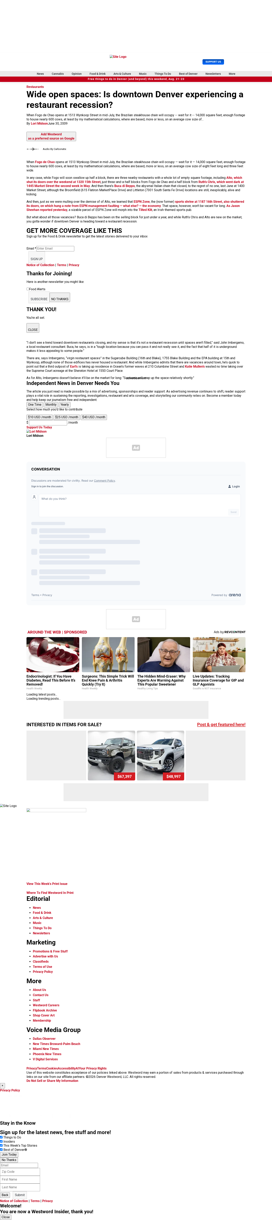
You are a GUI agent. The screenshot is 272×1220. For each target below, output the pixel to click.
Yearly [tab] (65, 404)
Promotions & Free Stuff (50, 951)
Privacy (74, 265)
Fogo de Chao (45, 162)
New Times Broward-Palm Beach (56, 1044)
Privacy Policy (43, 972)
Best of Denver (188, 73)
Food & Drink (98, 73)
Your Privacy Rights (93, 1068)
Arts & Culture (122, 73)
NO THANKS (59, 299)
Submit (20, 1195)
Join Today (9, 1154)
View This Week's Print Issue (47, 884)
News (40, 73)
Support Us (213, 61)
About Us (39, 990)
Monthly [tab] (51, 404)
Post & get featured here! (221, 724)
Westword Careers (46, 1005)
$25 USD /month (66, 417)
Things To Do (163, 73)
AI (77, 1068)
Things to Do (12, 1137)
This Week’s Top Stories (20, 1145)
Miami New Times (46, 1049)
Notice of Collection (40, 265)
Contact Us (40, 995)
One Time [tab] (34, 404)
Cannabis (58, 73)
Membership (42, 1020)
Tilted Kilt (145, 210)
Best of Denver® (15, 1150)
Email (31, 248)
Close (6, 1217)
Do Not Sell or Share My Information (52, 1081)
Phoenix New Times (47, 1054)
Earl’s (74, 366)
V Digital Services (45, 1059)
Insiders (9, 1141)
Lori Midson (39, 123)
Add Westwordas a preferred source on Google (51, 136)
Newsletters (213, 73)
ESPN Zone (142, 202)
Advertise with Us (45, 956)
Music (143, 73)
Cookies (52, 1068)
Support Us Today (39, 427)
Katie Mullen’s (195, 366)
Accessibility (67, 1068)
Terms (61, 265)
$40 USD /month (93, 417)
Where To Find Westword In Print (49, 893)
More (232, 73)
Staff (36, 1000)
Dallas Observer (44, 1039)
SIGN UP (37, 259)
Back (5, 1195)
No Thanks (9, 1160)
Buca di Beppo (124, 186)
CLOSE (33, 330)
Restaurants (35, 87)
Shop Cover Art (44, 1015)
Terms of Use (42, 967)
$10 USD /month (39, 417)
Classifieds (41, 961)
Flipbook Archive (45, 1010)
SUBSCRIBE (39, 299)
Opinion (77, 73)
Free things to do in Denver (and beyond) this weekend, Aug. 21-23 (136, 79)
